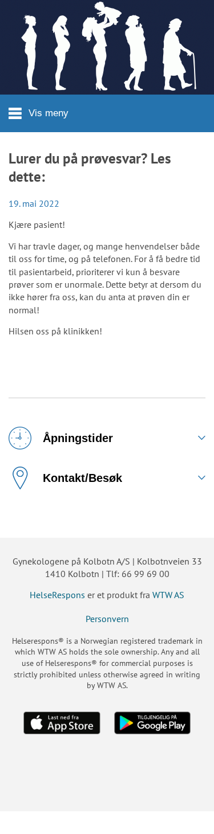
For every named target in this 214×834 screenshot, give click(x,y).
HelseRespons (57, 594)
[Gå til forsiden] (107, 47)
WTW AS (168, 594)
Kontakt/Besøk (82, 478)
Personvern (107, 618)
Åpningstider (78, 438)
